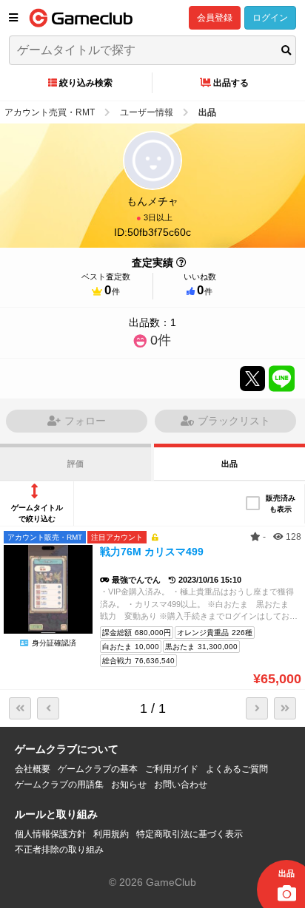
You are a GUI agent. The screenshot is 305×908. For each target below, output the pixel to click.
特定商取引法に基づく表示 (189, 834)
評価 (75, 463)
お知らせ (129, 784)
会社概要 (32, 769)
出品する (231, 83)
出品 (229, 463)
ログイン (270, 18)
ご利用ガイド (171, 769)
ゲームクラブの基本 (98, 769)
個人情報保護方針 (50, 834)
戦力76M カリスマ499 (152, 552)
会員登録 (214, 18)
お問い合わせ (180, 784)
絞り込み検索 (86, 83)
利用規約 (111, 834)
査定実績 (152, 262)
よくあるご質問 (237, 769)
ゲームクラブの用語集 (59, 784)
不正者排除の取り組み (59, 849)
